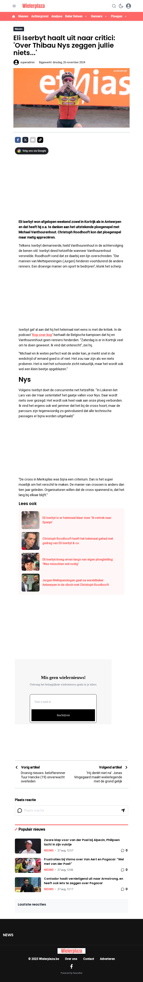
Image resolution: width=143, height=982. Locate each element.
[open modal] (128, 6)
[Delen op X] (25, 140)
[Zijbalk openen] (14, 6)
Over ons (71, 959)
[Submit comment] (122, 810)
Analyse (56, 16)
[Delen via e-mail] (33, 140)
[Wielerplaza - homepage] (33, 6)
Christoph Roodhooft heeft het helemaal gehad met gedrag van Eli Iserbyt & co (77, 541)
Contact (88, 959)
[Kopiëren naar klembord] (40, 140)
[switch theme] (121, 6)
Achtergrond (39, 16)
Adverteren (107, 959)
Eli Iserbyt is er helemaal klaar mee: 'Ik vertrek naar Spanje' (76, 520)
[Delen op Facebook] (18, 140)
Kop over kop (42, 335)
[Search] (114, 6)
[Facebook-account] (71, 966)
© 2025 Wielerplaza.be (43, 959)
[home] (13, 16)
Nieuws (23, 16)
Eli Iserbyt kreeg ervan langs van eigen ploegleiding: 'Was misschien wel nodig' (77, 562)
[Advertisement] (71, 185)
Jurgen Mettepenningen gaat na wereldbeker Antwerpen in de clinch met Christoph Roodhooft (75, 583)
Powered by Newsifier (71, 973)
